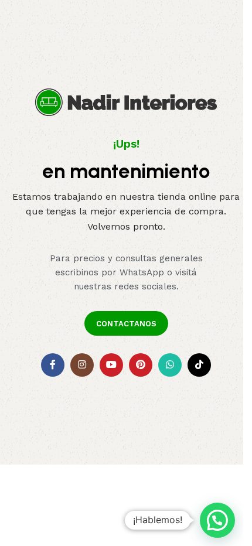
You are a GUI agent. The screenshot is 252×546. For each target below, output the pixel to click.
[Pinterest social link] (140, 365)
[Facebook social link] (52, 365)
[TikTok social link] (199, 365)
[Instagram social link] (82, 365)
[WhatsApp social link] (170, 365)
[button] (217, 520)
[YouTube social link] (111, 365)
